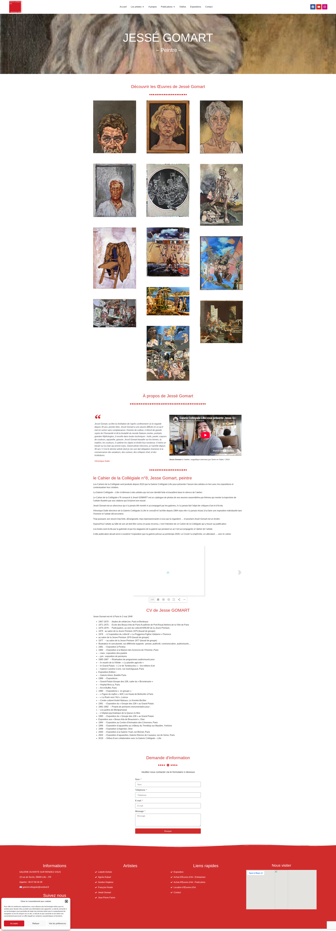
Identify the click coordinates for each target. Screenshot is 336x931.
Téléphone (140, 790)
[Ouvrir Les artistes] (143, 6)
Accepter (14, 923)
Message (139, 811)
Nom (137, 779)
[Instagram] (324, 6)
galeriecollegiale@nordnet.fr (36, 887)
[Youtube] (318, 6)
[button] (66, 901)
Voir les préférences (57, 923)
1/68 (152, 600)
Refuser (35, 923)
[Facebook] (313, 6)
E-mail (138, 801)
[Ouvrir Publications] (174, 6)
